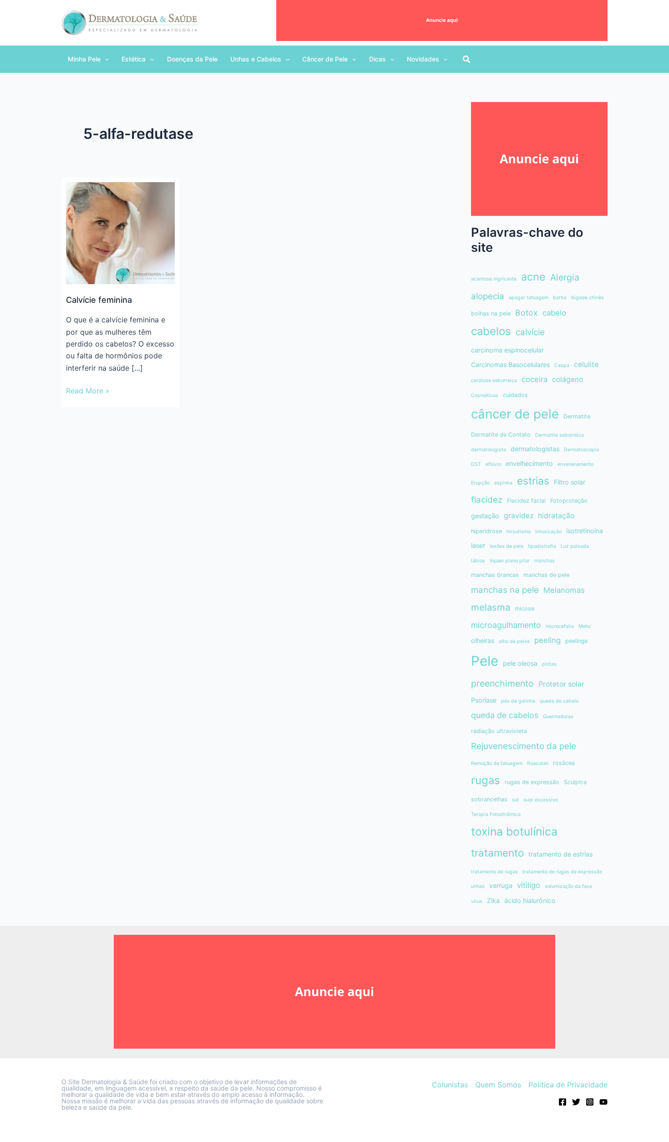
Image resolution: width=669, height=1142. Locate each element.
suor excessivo (540, 800)
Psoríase (484, 700)
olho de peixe (514, 641)
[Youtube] (603, 1102)
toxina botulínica (514, 831)
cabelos (491, 331)
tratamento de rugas (494, 872)
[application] (105, 59)
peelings (576, 640)
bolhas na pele (491, 313)
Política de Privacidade (568, 1084)
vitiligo (528, 885)
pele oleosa (520, 663)
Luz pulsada (575, 546)
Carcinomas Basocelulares (510, 364)
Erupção (480, 483)
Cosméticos (484, 395)
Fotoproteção (569, 500)
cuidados (515, 395)
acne (533, 276)
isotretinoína (584, 531)
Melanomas (564, 590)
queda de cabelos (504, 715)
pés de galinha (518, 701)
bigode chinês (587, 298)
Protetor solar (561, 684)
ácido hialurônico (530, 900)
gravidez (518, 515)
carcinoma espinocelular (507, 350)
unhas (478, 886)
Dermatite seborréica (559, 435)
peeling (547, 640)
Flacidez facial (526, 500)
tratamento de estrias (560, 854)
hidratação (556, 515)
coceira (534, 379)
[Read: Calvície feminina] (120, 232)
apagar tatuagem (528, 298)
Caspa (561, 365)
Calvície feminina (99, 300)
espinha (503, 483)
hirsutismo (519, 532)
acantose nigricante (494, 279)
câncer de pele (515, 414)
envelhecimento (529, 463)
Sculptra (575, 782)
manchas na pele (505, 590)
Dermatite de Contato (501, 434)
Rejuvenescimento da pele (523, 746)
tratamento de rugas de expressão (562, 872)
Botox (526, 312)
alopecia (487, 296)
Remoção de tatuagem (496, 763)
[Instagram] (590, 1102)
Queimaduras (558, 716)
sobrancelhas (489, 799)
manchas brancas (495, 574)
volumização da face (568, 886)
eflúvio (493, 464)
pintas (549, 664)
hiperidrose (486, 531)
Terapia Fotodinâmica (496, 814)
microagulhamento (506, 625)
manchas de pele (546, 574)
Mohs (584, 626)
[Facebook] (562, 1102)
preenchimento (502, 683)
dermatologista (488, 450)
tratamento (497, 852)
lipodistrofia (542, 546)
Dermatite (576, 416)
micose (524, 608)
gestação (485, 516)
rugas (485, 780)
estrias (533, 480)
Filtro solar (569, 482)
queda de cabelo (559, 701)
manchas (544, 561)
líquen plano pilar (510, 561)
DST (476, 464)
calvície (530, 332)
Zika (493, 900)
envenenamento (575, 464)
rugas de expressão (532, 782)
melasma (490, 607)
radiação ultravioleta (499, 731)
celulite (586, 364)
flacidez (486, 500)
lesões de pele (506, 546)
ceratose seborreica (494, 380)
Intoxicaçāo (548, 532)
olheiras (482, 640)
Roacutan (537, 763)
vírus (476, 901)
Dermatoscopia (581, 450)
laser (478, 545)
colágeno (567, 379)
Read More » (88, 391)
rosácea (564, 763)
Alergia (564, 277)
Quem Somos (498, 1084)
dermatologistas (535, 449)
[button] (88, 59)
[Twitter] (576, 1102)
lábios (478, 561)
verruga (500, 885)
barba (560, 298)
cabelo (554, 312)
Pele (484, 661)
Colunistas (450, 1084)
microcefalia (560, 626)
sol (515, 800)
